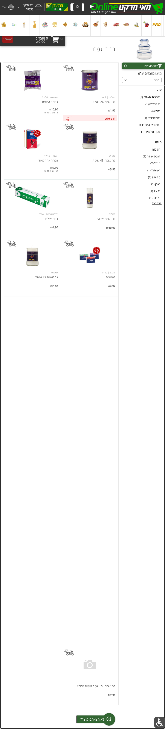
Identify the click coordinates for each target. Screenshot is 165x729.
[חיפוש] (77, 7)
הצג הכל (157, 203)
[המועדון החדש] (57, 7)
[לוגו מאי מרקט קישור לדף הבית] (126, 7)
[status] (41, 38)
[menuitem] (164, 25)
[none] (89, 92)
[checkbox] (142, 97)
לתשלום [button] (7, 39)
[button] (30, 7)
